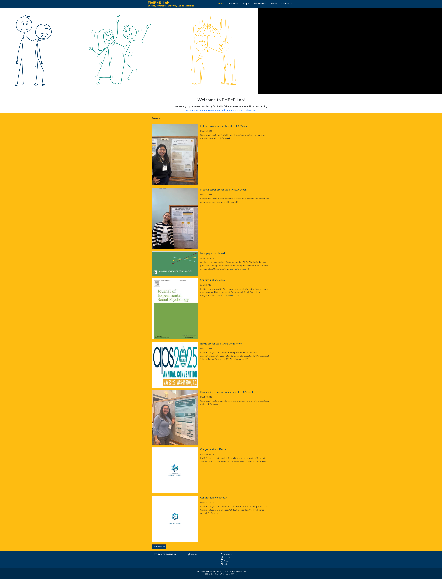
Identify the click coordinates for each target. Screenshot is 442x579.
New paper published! (212, 253)
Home (221, 3)
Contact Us (287, 3)
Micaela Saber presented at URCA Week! (223, 189)
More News (159, 546)
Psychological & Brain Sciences (220, 571)
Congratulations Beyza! (213, 449)
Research (233, 3)
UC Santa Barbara (239, 571)
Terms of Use (228, 558)
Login (225, 564)
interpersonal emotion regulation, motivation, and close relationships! (221, 110)
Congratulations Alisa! (212, 280)
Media (274, 3)
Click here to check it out (227, 295)
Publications (260, 3)
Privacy (226, 561)
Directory (193, 555)
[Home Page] (170, 3)
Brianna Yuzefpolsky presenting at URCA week (226, 392)
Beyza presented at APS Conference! (221, 343)
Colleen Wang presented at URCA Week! (223, 126)
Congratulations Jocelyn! (214, 497)
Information (227, 555)
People (246, 3)
